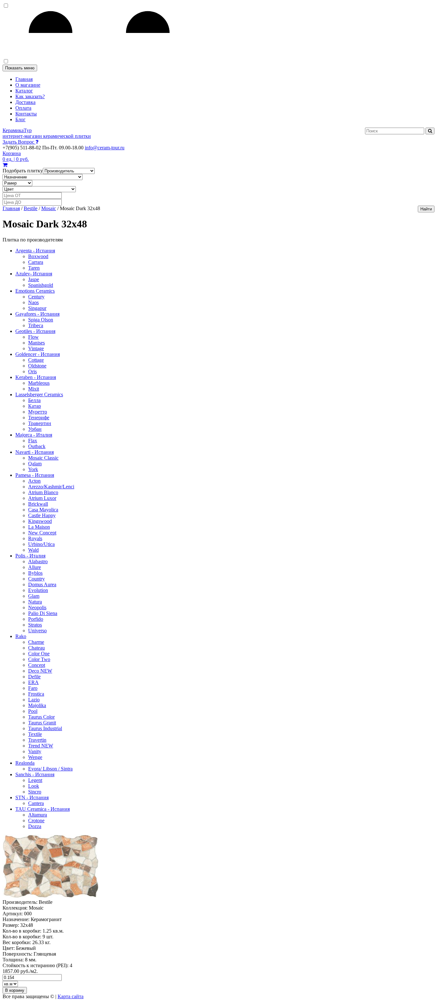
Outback (36, 446)
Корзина (16, 156)
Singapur (37, 308)
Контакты (26, 113)
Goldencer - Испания (37, 354)
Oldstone (37, 365)
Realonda (25, 763)
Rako (20, 636)
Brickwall (38, 504)
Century (36, 296)
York (33, 469)
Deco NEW (40, 671)
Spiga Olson (40, 319)
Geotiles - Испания (35, 331)
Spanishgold (40, 285)
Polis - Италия (30, 555)
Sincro (34, 791)
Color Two (39, 659)
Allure (34, 567)
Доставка (25, 102)
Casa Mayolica (43, 509)
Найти (426, 209)
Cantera (36, 803)
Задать (18, 142)
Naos (33, 302)
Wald (33, 550)
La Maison (39, 527)
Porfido (35, 619)
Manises (36, 342)
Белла (34, 400)
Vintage (36, 348)
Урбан (35, 429)
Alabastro (38, 561)
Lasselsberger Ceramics (39, 394)
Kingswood (40, 521)
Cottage (36, 360)
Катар (34, 406)
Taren (34, 268)
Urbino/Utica (41, 544)
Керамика (47, 133)
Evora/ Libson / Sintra (50, 768)
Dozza (34, 826)
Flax (32, 440)
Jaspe (33, 279)
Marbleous (39, 383)
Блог (20, 119)
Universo (37, 630)
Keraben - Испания (35, 377)
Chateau (36, 648)
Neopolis (37, 607)
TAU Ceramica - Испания (42, 809)
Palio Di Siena (42, 613)
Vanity (34, 751)
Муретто (37, 411)
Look (33, 786)
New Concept (42, 532)
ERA (33, 682)
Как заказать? (30, 96)
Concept (36, 665)
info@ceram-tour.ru (104, 147)
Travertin (37, 740)
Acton (34, 481)
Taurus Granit (42, 722)
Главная (24, 79)
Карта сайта (70, 996)
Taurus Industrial (45, 728)
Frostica (36, 694)
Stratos (35, 624)
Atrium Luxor (42, 498)
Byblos (35, 573)
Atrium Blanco (43, 492)
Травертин (39, 423)
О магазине (27, 85)
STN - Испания (32, 797)
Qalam (35, 463)
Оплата (23, 108)
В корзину (14, 990)
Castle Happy (42, 515)
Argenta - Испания (35, 250)
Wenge (35, 757)
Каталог (24, 90)
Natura (35, 601)
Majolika (37, 705)
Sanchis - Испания (34, 774)
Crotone (36, 820)
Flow (33, 337)
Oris (32, 371)
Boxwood (38, 256)
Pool (32, 711)
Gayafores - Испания (37, 314)
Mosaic (48, 208)
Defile (34, 676)
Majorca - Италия (33, 435)
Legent (35, 780)
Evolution (38, 590)
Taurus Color (41, 717)
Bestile (30, 208)
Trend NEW (40, 745)
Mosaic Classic (43, 458)
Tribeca (35, 325)
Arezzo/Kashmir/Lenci (51, 486)
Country (36, 578)
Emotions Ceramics (35, 291)
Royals (35, 538)
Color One (39, 653)
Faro (32, 688)
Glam (33, 596)
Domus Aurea (42, 584)
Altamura (37, 814)
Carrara (35, 262)
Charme (36, 642)
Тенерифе (38, 417)
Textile (35, 734)
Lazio (34, 699)
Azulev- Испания (33, 273)
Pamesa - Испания (34, 475)
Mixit (33, 388)
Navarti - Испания (34, 452)
